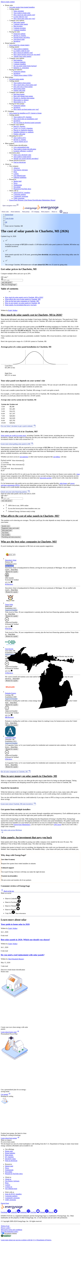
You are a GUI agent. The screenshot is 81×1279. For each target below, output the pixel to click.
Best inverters (18, 26)
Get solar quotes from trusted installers (22, 7)
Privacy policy (5, 1228)
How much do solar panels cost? (24, 15)
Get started (4, 1094)
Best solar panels (19, 22)
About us (54, 211)
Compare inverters (20, 28)
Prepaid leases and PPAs (22, 37)
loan (78, 474)
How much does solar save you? (24, 18)
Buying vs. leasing (20, 35)
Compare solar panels (21, 24)
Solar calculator (19, 11)
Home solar (5, 211)
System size (5, 526)
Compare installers (20, 30)
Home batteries (15, 211)
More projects (45, 211)
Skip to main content (8, 2)
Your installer (6, 535)
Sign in (65, 212)
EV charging (35, 211)
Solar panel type (7, 530)
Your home (5, 532)
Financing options (19, 34)
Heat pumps (26, 211)
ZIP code (4, 277)
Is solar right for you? (21, 17)
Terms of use (5, 1226)
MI (6, 222)
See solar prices (7, 282)
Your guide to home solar (22, 13)
